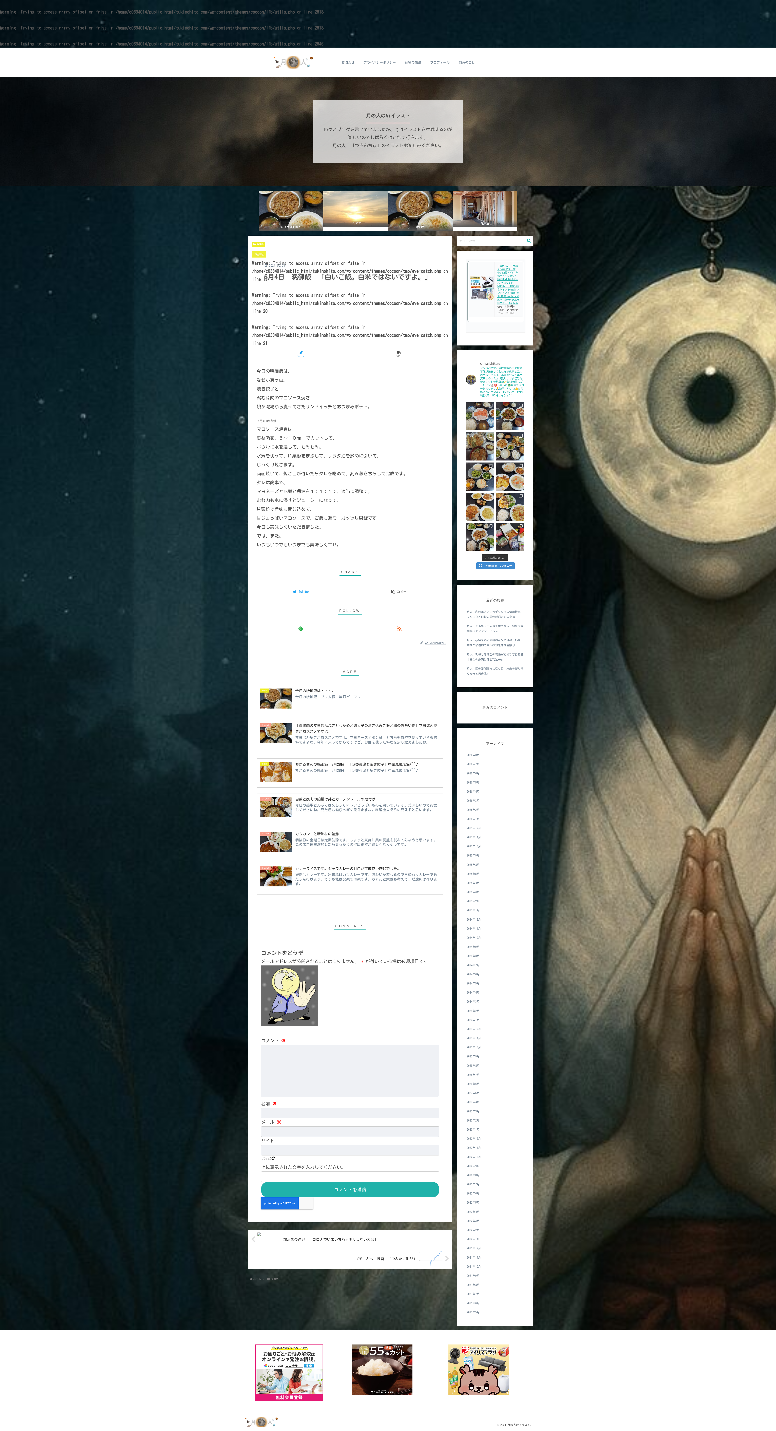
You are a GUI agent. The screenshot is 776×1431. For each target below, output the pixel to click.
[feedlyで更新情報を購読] (300, 628)
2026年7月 (473, 764)
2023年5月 (473, 1093)
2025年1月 (473, 910)
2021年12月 (474, 1248)
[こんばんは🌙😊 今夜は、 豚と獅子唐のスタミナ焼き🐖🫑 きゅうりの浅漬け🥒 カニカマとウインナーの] (510, 416)
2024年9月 (473, 946)
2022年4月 (473, 1211)
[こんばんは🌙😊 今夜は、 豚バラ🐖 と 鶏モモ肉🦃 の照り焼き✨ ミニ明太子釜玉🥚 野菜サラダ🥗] (480, 537)
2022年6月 (473, 1193)
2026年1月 (473, 818)
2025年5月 (473, 873)
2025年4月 (473, 883)
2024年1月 (473, 1020)
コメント (273, 1040)
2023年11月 (474, 1038)
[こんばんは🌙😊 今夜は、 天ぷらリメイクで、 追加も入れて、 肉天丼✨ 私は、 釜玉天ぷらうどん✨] (480, 446)
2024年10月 (474, 937)
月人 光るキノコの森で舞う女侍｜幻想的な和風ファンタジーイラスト (495, 629)
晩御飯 (260, 244)
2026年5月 (473, 782)
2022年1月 (473, 1239)
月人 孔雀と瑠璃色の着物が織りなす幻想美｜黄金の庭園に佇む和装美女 (495, 657)
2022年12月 (474, 1138)
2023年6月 (473, 1083)
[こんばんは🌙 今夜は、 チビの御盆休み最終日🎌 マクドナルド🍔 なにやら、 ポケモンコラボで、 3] (510, 537)
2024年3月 (473, 1001)
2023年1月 (473, 1129)
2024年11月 (474, 928)
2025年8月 (473, 864)
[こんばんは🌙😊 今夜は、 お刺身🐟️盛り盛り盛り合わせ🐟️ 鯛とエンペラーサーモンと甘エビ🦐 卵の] (480, 416)
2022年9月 (473, 1166)
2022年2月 (473, 1230)
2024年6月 (473, 974)
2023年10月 (474, 1047)
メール (271, 1122)
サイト (267, 1140)
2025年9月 (473, 855)
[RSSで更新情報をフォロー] (399, 628)
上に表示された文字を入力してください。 (303, 1167)
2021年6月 (473, 1303)
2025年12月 (474, 828)
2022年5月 (473, 1202)
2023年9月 (473, 1056)
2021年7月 (473, 1294)
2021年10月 (474, 1266)
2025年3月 (473, 892)
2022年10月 (474, 1156)
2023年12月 (474, 1029)
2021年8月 (473, 1284)
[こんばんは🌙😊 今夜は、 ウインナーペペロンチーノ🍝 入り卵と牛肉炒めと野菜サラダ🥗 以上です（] (510, 507)
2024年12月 (474, 919)
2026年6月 (473, 773)
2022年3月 (473, 1221)
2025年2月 (473, 901)
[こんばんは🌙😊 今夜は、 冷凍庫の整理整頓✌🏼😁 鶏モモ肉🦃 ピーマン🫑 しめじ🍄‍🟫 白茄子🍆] (510, 446)
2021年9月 (473, 1275)
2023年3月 (473, 1111)
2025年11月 (474, 837)
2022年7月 (473, 1184)
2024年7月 (473, 965)
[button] (528, 240)
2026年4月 (473, 791)
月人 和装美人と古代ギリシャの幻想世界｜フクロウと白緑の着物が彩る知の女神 (495, 614)
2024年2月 (473, 1010)
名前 (269, 1104)
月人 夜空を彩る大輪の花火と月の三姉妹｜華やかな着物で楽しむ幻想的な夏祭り (495, 643)
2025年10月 (474, 846)
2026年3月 (473, 800)
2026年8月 (473, 755)
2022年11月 (474, 1147)
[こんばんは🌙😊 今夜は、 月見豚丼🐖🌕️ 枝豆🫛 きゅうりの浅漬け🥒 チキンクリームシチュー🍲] (480, 477)
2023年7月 (473, 1074)
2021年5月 (473, 1312)
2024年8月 (473, 956)
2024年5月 (473, 983)
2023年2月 (473, 1120)
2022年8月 (473, 1175)
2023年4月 (473, 1102)
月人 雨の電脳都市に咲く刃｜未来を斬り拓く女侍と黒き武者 (495, 671)
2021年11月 (474, 1257)
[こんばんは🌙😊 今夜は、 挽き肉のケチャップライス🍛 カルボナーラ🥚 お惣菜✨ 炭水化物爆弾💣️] (480, 507)
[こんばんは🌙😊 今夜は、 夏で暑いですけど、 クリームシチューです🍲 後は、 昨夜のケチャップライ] (510, 477)
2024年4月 (473, 992)
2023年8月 (473, 1065)
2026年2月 (473, 809)
